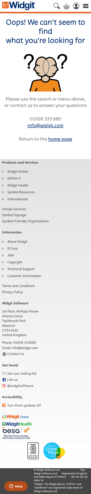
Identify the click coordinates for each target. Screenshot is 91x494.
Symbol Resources (21, 192)
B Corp (12, 248)
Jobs (10, 255)
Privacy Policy (12, 292)
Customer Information (24, 276)
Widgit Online (17, 172)
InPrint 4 (14, 178)
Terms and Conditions (18, 286)
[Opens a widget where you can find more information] (16, 486)
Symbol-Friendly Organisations (25, 221)
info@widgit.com (25, 348)
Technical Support (21, 269)
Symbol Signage (14, 215)
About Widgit (17, 242)
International (17, 199)
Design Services (14, 209)
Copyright (14, 262)
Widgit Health (17, 185)
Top (82, 469)
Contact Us (15, 354)
